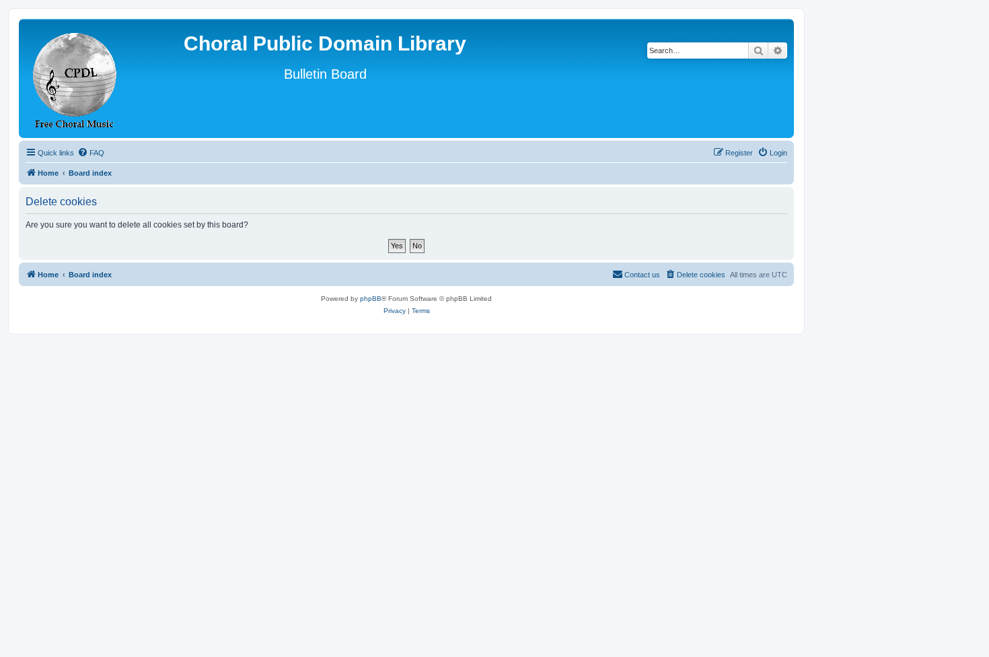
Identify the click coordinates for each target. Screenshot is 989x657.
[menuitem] (90, 153)
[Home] (75, 78)
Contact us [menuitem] (642, 275)
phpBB (370, 298)
